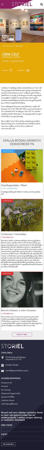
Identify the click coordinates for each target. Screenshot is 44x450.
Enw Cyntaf (6, 425)
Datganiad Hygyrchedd (10, 393)
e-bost (4, 434)
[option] (22, 26)
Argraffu (21, 70)
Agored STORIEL (8, 397)
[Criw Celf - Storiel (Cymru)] (12, 346)
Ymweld (4, 386)
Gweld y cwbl (22, 334)
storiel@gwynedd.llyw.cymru (17, 370)
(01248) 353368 (12, 365)
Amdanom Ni (6, 383)
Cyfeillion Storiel (7, 400)
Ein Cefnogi (5, 390)
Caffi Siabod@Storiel (9, 404)
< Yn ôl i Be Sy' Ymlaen (12, 46)
